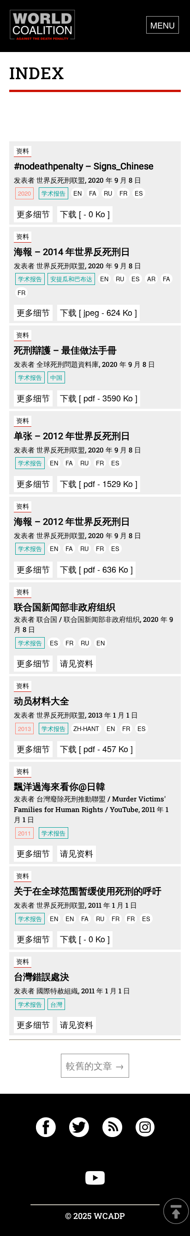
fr (123, 193)
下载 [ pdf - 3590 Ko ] (98, 398)
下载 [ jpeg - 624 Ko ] (98, 312)
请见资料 (76, 663)
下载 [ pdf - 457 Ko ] (96, 748)
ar (151, 278)
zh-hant (86, 728)
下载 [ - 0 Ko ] (85, 214)
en (77, 193)
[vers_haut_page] (176, 1212)
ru (108, 193)
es (139, 193)
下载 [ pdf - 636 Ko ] (96, 569)
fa (92, 193)
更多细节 (33, 214)
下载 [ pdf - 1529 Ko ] (98, 483)
